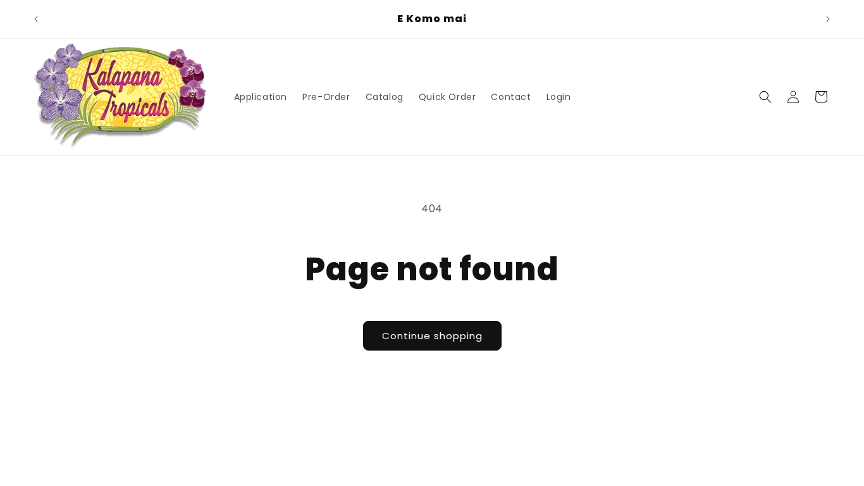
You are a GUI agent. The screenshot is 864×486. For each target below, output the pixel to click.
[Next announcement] (828, 19)
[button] (765, 97)
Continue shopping (432, 335)
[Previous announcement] (36, 19)
